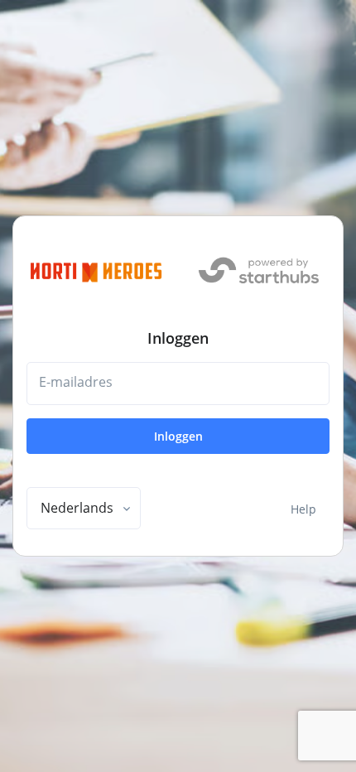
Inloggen (178, 436)
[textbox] (77, 508)
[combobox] (83, 508)
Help (303, 509)
